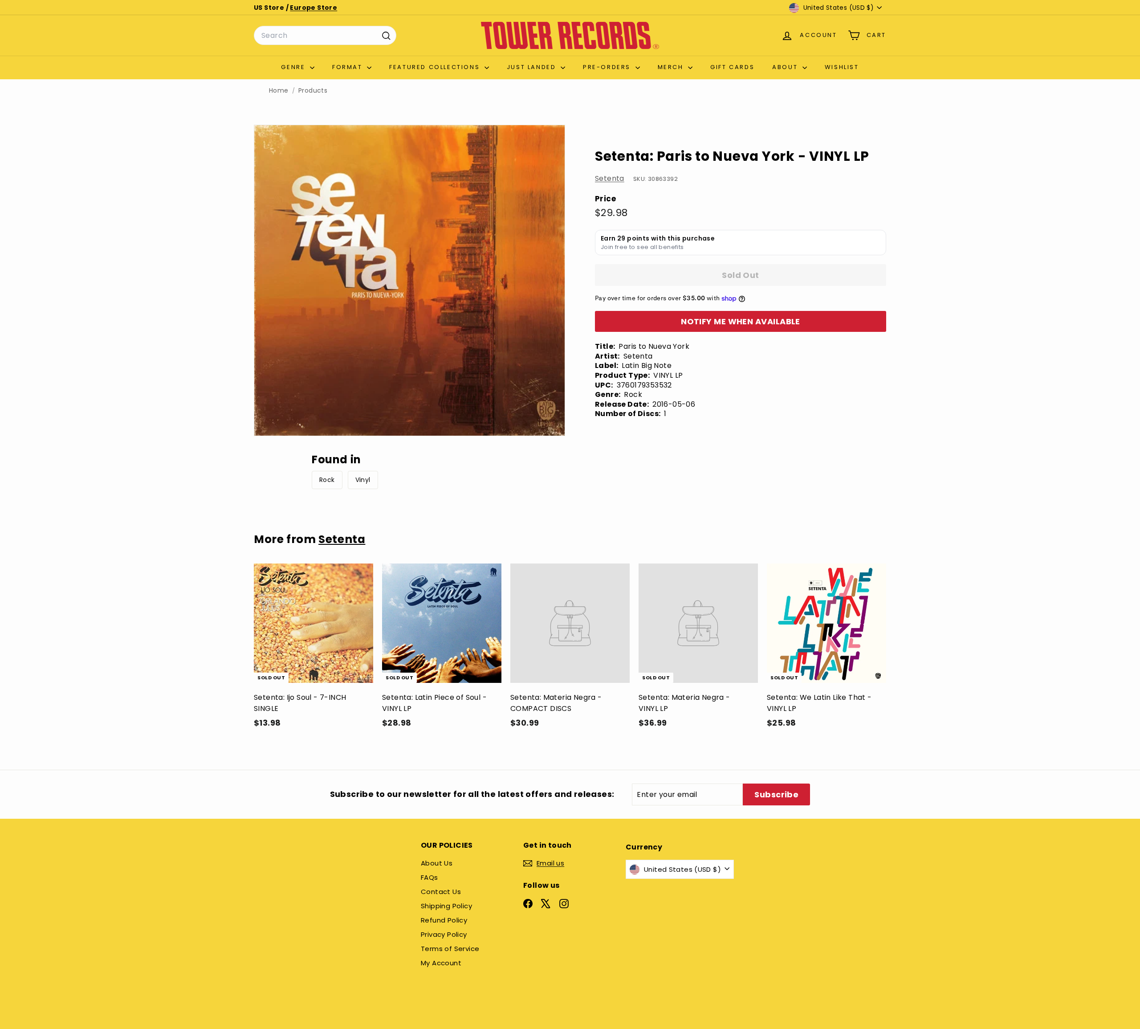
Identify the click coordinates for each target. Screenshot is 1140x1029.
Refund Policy (444, 920)
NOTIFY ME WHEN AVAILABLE (740, 321)
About (786, 67)
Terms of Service (450, 948)
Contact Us (441, 891)
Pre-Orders (608, 67)
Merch (672, 67)
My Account (441, 963)
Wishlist (842, 67)
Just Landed (532, 67)
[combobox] (325, 35)
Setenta (609, 178)
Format (348, 67)
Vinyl (362, 479)
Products (312, 90)
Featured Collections (435, 67)
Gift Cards (732, 67)
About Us (436, 863)
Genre (294, 67)
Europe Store (313, 7)
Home (279, 90)
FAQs (429, 877)
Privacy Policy (444, 934)
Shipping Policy (446, 906)
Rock (327, 479)
